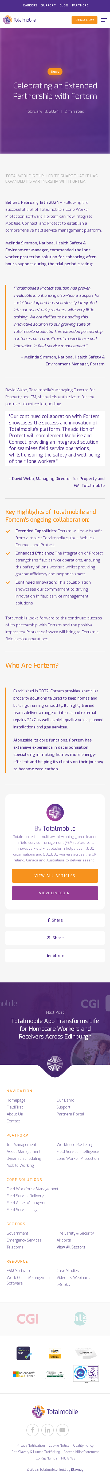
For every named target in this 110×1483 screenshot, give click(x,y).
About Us (15, 1114)
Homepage (16, 1100)
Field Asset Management (28, 1202)
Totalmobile (59, 829)
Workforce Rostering (75, 1144)
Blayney (77, 1470)
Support (63, 1107)
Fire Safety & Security (75, 1233)
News (55, 72)
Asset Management (24, 1151)
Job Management (21, 1144)
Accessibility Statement (81, 1452)
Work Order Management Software (29, 1280)
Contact (13, 1121)
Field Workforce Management (32, 1189)
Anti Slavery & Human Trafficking (35, 1452)
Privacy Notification (31, 1445)
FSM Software (19, 1270)
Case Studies (68, 1270)
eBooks (63, 1284)
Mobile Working (20, 1165)
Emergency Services (24, 1240)
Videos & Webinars (73, 1277)
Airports (64, 1240)
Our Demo (65, 1100)
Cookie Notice (59, 1445)
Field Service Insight (24, 1209)
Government (17, 1233)
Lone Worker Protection (78, 1158)
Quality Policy (83, 1445)
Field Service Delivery (25, 1196)
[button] (104, 20)
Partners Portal (70, 1114)
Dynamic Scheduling (24, 1158)
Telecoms (15, 1247)
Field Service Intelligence (78, 1151)
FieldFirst (15, 1107)
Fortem (51, 216)
